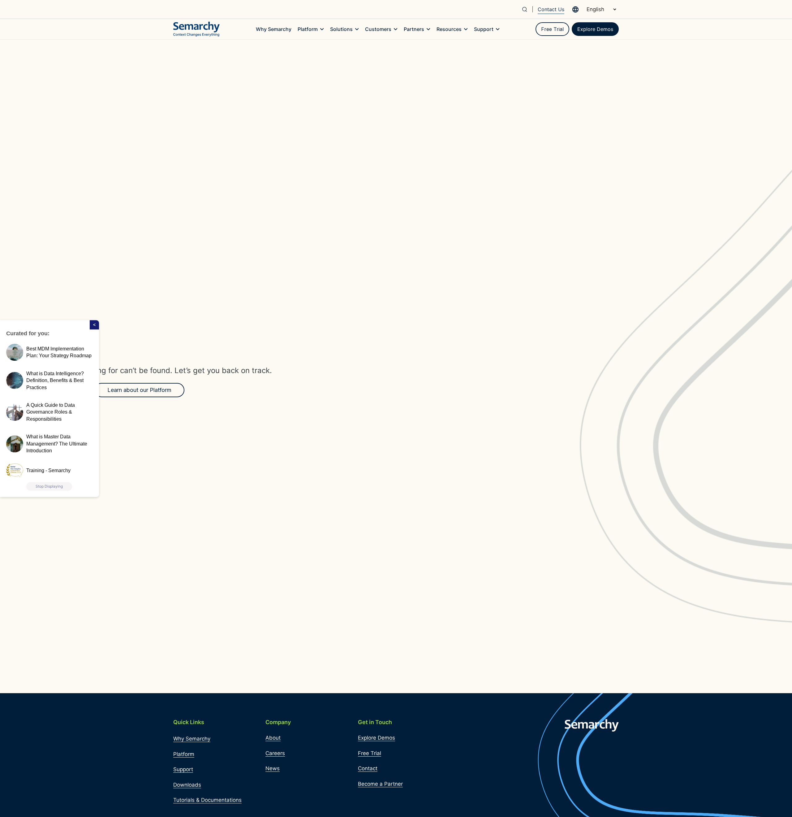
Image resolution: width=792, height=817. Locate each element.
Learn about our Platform (139, 390)
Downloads (187, 785)
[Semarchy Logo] (196, 29)
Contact (367, 768)
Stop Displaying (49, 486)
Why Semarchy (191, 739)
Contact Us (551, 9)
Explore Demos (595, 29)
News (272, 768)
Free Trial (552, 29)
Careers (275, 753)
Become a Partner (380, 784)
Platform (183, 754)
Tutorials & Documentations (207, 800)
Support (183, 769)
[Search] (527, 9)
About (273, 738)
